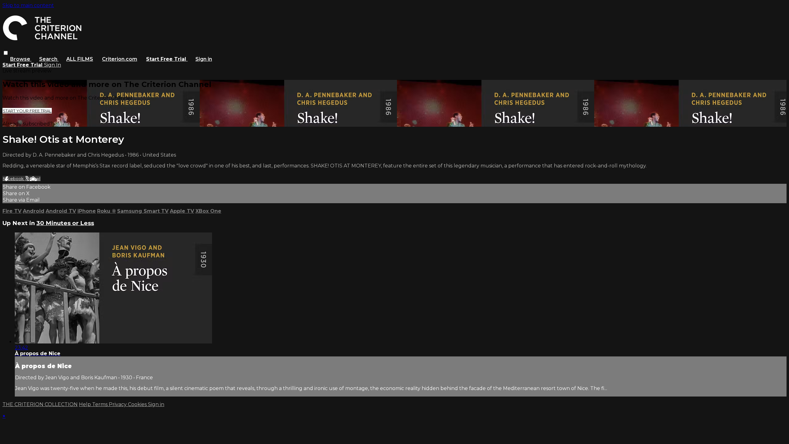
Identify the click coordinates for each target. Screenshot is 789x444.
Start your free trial (27, 110)
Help (85, 404)
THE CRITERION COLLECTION (40, 404)
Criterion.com (119, 59)
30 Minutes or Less (65, 223)
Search (49, 59)
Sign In (52, 65)
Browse (20, 59)
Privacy (118, 404)
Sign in (203, 59)
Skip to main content (28, 5)
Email (35, 178)
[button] (6, 53)
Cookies (138, 404)
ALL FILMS (79, 59)
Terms (100, 404)
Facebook (14, 178)
